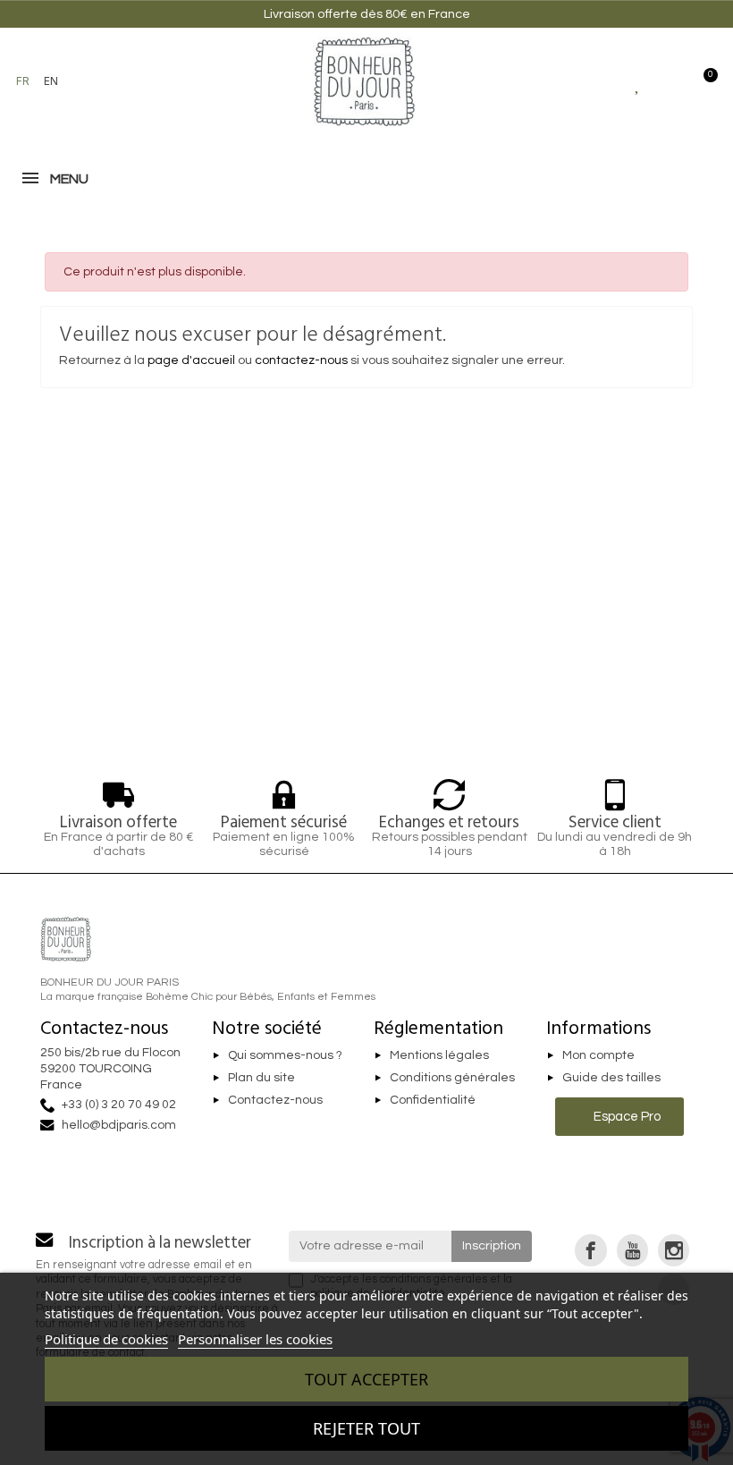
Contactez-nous (275, 1100)
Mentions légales (439, 1055)
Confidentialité (433, 1100)
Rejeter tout (366, 1428)
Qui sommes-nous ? (285, 1055)
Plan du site (261, 1077)
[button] (94, 81)
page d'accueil (191, 360)
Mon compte (598, 1055)
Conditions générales (452, 1077)
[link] (590, 1250)
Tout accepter (366, 1379)
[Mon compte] (670, 81)
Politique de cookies (106, 1339)
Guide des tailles (611, 1077)
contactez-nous (301, 360)
